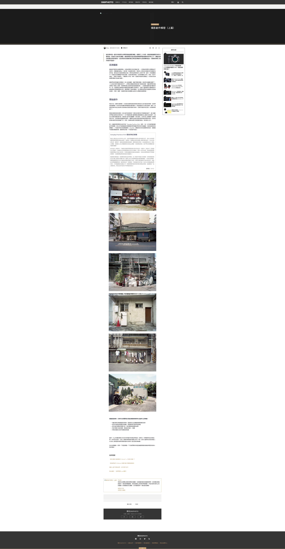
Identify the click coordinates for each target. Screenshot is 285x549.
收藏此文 (125, 48)
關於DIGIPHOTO (122, 543)
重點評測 (137, 2)
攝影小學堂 (129, 504)
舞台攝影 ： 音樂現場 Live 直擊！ (118, 471)
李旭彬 (119, 480)
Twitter (156, 48)
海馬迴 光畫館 (121, 490)
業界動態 (131, 2)
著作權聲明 (138, 543)
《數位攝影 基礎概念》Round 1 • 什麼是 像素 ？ (122, 459)
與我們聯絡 (155, 543)
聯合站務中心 (163, 543)
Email (159, 48)
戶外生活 (124, 2)
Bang (107, 48)
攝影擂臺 (151, 2)
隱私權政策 (147, 543)
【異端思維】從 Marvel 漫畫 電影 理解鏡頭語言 (121, 463)
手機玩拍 (144, 2)
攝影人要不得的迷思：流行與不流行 (118, 467)
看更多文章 (121, 488)
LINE (153, 48)
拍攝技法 (117, 2)
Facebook (150, 48)
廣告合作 (130, 543)
